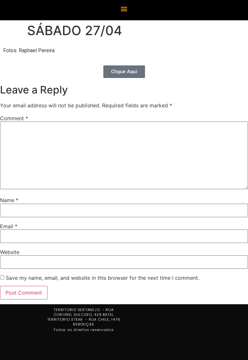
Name (9, 200)
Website (9, 252)
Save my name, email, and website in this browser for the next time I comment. (102, 277)
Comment (14, 118)
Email (8, 226)
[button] (124, 8)
